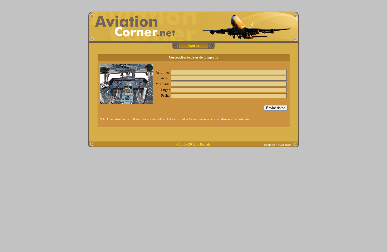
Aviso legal (284, 144)
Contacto (269, 144)
